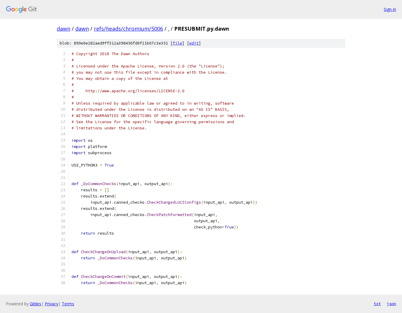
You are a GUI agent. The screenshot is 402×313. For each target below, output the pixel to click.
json (391, 303)
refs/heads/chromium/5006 (128, 28)
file (177, 43)
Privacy (51, 304)
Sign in (390, 9)
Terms (68, 304)
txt (377, 303)
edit (194, 43)
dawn (63, 28)
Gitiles (35, 304)
